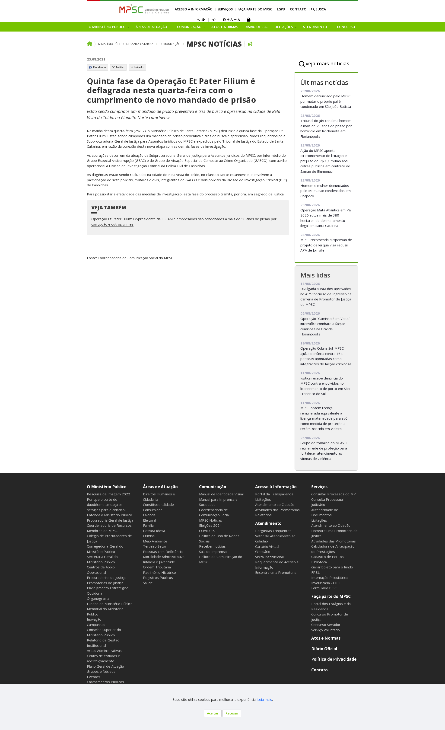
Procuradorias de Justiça (106, 577)
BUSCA (320, 9)
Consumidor (152, 509)
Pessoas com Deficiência (163, 551)
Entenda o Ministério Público (109, 515)
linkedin (139, 67)
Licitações (263, 499)
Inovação (94, 619)
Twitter (120, 67)
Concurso (346, 27)
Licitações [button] (284, 27)
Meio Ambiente (155, 541)
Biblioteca (319, 562)
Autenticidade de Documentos (324, 512)
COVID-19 (207, 530)
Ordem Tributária (157, 567)
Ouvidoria (94, 593)
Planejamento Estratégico (107, 588)
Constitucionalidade (158, 504)
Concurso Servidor (325, 624)
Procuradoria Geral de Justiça (110, 520)
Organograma (98, 598)
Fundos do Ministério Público (110, 603)
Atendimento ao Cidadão (274, 504)
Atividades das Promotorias (277, 509)
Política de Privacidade (333, 659)
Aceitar (213, 713)
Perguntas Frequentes (273, 530)
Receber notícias (212, 546)
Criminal (149, 535)
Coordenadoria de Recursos (109, 525)
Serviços (225, 9)
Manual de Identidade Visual (221, 494)
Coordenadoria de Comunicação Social (214, 512)
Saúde (148, 582)
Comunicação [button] (189, 27)
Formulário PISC (324, 588)
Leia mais (264, 699)
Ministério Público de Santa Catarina (125, 44)
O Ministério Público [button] (108, 27)
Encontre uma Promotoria (275, 572)
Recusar (232, 713)
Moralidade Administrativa (163, 556)
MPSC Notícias (214, 44)
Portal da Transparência (274, 494)
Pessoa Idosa (154, 530)
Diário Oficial (256, 27)
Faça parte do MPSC (255, 9)
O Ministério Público (107, 486)
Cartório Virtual (267, 546)
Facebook (99, 67)
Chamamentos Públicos (105, 681)
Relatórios (263, 515)
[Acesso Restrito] (248, 20)
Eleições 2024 (210, 525)
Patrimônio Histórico (159, 572)
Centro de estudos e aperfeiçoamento (103, 658)
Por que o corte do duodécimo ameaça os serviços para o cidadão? (106, 504)
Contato (298, 9)
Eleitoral (149, 520)
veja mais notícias (327, 63)
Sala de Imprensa (213, 551)
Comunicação (170, 44)
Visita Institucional (269, 557)
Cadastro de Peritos (327, 556)
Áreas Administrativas (104, 650)
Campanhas (96, 624)
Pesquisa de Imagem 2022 (108, 494)
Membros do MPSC (102, 530)
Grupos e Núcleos (101, 671)
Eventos (93, 676)
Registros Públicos (158, 577)
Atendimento (268, 523)
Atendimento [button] (315, 27)
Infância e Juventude (159, 562)
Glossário (262, 551)
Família (148, 525)
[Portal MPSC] (146, 9)
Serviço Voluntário (325, 630)
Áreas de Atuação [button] (152, 27)
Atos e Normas (224, 27)
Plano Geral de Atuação (105, 666)
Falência (149, 515)
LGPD (281, 9)
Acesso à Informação (194, 9)
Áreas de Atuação (160, 486)
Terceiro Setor (154, 546)
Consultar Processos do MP (333, 494)
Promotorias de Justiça (105, 582)
